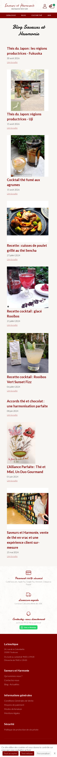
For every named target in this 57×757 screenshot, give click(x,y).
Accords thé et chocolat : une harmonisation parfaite (27, 403)
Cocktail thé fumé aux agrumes (23, 182)
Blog (23, 15)
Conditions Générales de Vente (18, 700)
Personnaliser (43, 753)
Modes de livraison (13, 709)
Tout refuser (27, 753)
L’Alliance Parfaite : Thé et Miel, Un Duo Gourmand (26, 469)
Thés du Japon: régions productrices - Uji (24, 116)
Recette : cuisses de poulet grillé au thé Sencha (27, 247)
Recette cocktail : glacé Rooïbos (24, 313)
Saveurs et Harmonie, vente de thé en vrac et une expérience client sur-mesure (27, 539)
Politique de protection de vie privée (21, 729)
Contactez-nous (11, 680)
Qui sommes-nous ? (13, 676)
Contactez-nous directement (28, 619)
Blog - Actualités (11, 684)
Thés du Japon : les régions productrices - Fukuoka (27, 50)
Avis (49, 15)
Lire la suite (12, 62)
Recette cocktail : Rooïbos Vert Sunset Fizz (26, 379)
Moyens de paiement (14, 704)
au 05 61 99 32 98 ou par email (28, 623)
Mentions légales (12, 713)
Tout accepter (10, 753)
